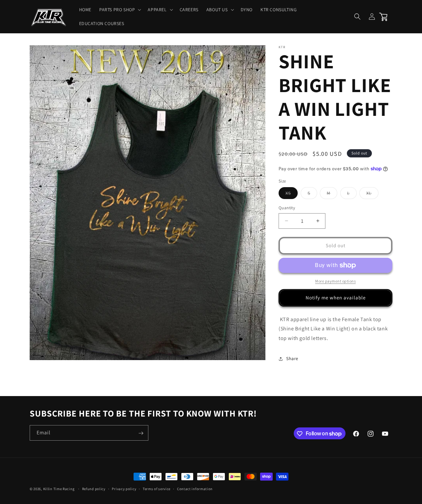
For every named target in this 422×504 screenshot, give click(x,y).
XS (292, 194)
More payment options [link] (335, 281)
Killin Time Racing (59, 489)
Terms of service (156, 488)
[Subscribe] (141, 433)
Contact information (195, 488)
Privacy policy (124, 488)
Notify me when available (336, 297)
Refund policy (94, 488)
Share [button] (292, 358)
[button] (119, 10)
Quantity (287, 208)
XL (372, 194)
